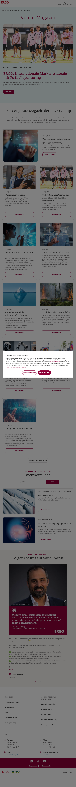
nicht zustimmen (55, 362)
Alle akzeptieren (44, 372)
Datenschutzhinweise (12, 367)
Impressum (22, 367)
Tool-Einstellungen (29, 372)
